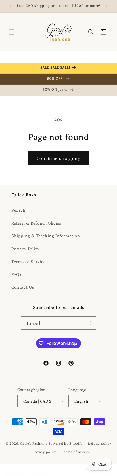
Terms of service (76, 452)
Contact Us (22, 287)
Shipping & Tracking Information (45, 235)
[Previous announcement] (10, 6)
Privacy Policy (25, 248)
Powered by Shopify (66, 443)
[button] (11, 32)
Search (18, 210)
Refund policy (99, 443)
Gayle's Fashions (34, 443)
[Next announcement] (106, 6)
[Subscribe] (89, 323)
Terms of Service (28, 261)
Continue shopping (59, 158)
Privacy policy (44, 452)
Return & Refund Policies (36, 223)
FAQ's (16, 274)
